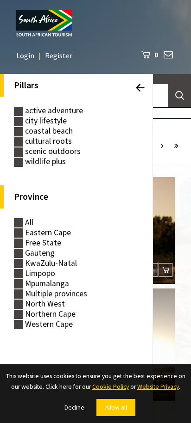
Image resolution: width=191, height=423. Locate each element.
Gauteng (40, 253)
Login (25, 55)
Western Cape (49, 324)
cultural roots (48, 141)
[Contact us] (168, 54)
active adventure (54, 111)
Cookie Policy (110, 387)
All (29, 222)
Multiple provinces (56, 294)
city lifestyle (46, 121)
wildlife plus (45, 161)
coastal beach (49, 131)
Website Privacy (158, 387)
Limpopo (40, 273)
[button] (162, 145)
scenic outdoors (53, 151)
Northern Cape (50, 314)
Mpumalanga (47, 283)
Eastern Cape (48, 233)
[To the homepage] (95, 23)
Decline (74, 407)
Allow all (116, 407)
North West (45, 304)
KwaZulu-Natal (51, 263)
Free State (43, 243)
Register (58, 55)
